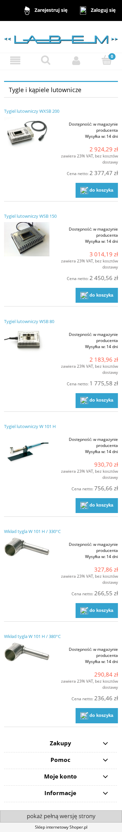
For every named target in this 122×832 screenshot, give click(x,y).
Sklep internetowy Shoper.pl (61, 827)
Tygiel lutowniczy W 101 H (30, 426)
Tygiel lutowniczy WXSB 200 (31, 111)
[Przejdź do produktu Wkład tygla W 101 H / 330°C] (26, 546)
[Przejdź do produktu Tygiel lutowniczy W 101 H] (26, 450)
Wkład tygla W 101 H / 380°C (32, 636)
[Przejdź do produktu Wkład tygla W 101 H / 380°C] (26, 651)
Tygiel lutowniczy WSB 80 (29, 321)
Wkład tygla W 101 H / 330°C (32, 531)
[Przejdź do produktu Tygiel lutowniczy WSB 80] (26, 342)
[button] (15, 60)
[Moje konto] (76, 60)
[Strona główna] (61, 36)
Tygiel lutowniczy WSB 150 (30, 216)
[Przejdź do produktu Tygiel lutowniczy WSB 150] (26, 239)
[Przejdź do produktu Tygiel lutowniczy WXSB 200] (26, 132)
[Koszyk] (107, 60)
